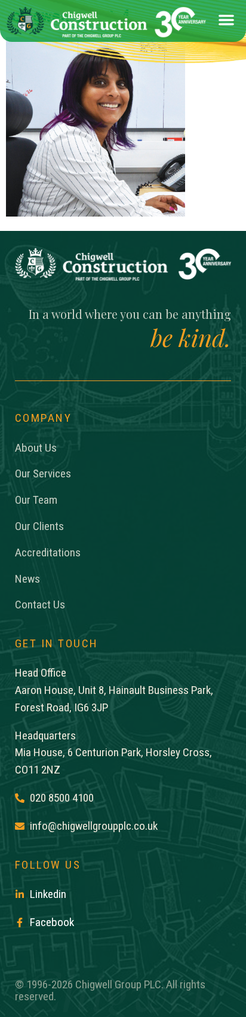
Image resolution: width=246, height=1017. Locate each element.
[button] (226, 22)
